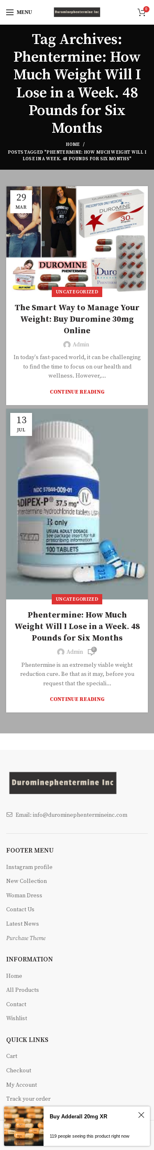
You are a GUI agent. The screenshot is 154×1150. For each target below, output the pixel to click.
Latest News (22, 924)
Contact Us (20, 909)
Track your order (28, 1099)
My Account (21, 1085)
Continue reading (77, 392)
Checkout (18, 1070)
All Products (22, 990)
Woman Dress (24, 895)
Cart (11, 1056)
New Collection (26, 881)
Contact (16, 1004)
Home (73, 144)
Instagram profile (29, 867)
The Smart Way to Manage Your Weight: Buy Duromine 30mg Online (77, 319)
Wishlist (16, 1018)
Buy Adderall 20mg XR (78, 1116)
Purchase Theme (26, 938)
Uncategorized (77, 292)
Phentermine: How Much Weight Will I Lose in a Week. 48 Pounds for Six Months (77, 626)
